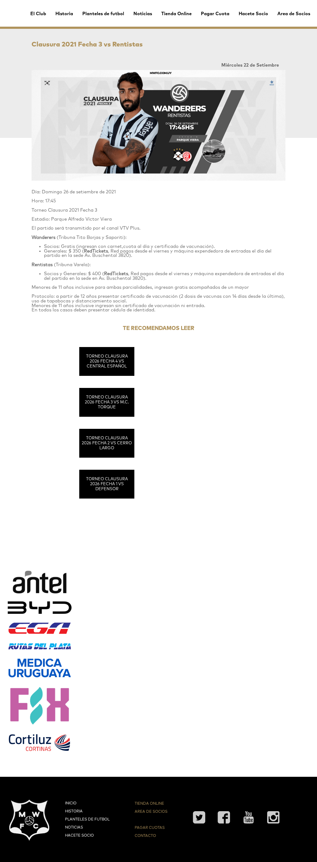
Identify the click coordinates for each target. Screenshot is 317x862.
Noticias (142, 13)
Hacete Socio (253, 13)
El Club (38, 13)
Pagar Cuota (215, 13)
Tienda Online (176, 13)
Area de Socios (293, 13)
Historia (64, 13)
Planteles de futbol (103, 13)
